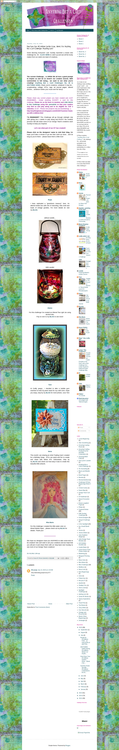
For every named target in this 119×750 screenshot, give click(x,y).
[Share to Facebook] (66, 558)
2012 (80, 698)
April (82, 681)
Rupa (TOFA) (83, 327)
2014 (80, 693)
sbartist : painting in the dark (84, 208)
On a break (82, 395)
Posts (81, 427)
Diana (81, 293)
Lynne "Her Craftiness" (82, 350)
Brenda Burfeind (84, 480)
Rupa (50, 200)
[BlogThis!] (63, 558)
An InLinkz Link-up (33, 553)
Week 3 (81, 39)
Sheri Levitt (82, 587)
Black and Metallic (84, 471)
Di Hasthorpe (83, 496)
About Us (52, 30)
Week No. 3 (82, 51)
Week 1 (81, 43)
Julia (80, 383)
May (82, 678)
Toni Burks (82, 605)
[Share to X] (65, 558)
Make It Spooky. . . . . (88, 386)
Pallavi (81, 394)
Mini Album (82, 562)
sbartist (81, 583)
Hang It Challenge (84, 520)
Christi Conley (83, 488)
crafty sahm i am (84, 236)
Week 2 (81, 41)
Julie (80, 259)
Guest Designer (83, 517)
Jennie (81, 193)
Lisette (81, 271)
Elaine (50, 308)
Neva (50, 451)
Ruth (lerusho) (83, 398)
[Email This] (61, 558)
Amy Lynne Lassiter (85, 460)
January (83, 689)
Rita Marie (50, 522)
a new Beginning (84, 439)
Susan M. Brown (84, 596)
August (83, 632)
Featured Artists (83, 509)
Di (79, 373)
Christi (81, 246)
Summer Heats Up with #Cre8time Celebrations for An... (85, 669)
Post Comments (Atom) (42, 607)
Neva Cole (82, 569)
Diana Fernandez (84, 499)
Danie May (82, 490)
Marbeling (82, 553)
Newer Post (31, 604)
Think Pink (82, 603)
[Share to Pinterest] (68, 558)
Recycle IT (82, 580)
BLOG (52, 317)
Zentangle (82, 620)
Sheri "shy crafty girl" (84, 338)
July (82, 635)
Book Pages (82, 475)
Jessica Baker (83, 532)
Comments (82, 431)
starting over (82, 594)
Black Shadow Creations (83, 224)
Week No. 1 (82, 56)
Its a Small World (84, 526)
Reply (33, 575)
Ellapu (81, 507)
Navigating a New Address (88, 264)
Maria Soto (82, 560)
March (83, 684)
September (84, 629)
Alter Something (84, 443)
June (82, 676)
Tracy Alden (82, 607)
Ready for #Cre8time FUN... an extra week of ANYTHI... (85, 641)
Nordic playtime (88, 175)
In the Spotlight (83, 524)
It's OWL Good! (87, 330)
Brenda (81, 306)
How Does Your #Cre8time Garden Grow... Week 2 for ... (85, 660)
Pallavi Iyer (82, 578)
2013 (80, 695)
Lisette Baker (83, 547)
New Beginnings (84, 572)
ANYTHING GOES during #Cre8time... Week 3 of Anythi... (85, 650)
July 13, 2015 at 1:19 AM (45, 570)
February (84, 686)
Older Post (69, 604)
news (80, 576)
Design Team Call (84, 492)
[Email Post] (58, 558)
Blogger (67, 745)
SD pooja (34, 570)
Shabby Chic (83, 585)
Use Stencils (83, 610)
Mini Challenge (83, 564)
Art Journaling (83, 468)
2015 (80, 627)
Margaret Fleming (84, 556)
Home (28, 30)
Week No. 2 (82, 54)
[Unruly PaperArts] (84, 732)
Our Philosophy (59, 30)
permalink (52, 104)
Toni (50, 385)
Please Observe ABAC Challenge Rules (39, 30)
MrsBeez (81, 567)
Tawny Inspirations (84, 599)
